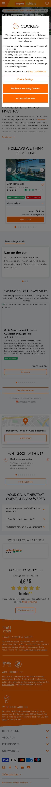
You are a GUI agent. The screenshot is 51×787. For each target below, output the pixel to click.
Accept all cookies (25, 98)
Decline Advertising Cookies (25, 88)
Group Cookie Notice (36, 71)
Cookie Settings (25, 79)
